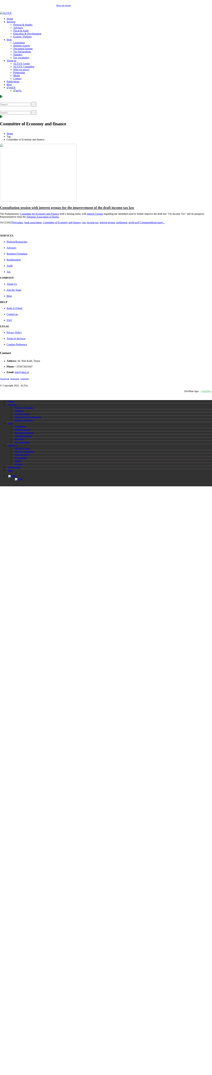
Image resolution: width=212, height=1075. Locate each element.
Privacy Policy (14, 332)
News (15, 222)
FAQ (9, 320)
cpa (84, 222)
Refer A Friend (14, 308)
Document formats (23, 48)
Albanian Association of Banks (42, 216)
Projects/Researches (17, 241)
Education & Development (27, 33)
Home (10, 18)
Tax (9, 271)
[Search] (33, 104)
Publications (13, 81)
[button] (5, 100)
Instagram (14, 379)
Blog (9, 84)
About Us (12, 284)
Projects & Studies (22, 24)
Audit (10, 265)
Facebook (4, 379)
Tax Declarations (22, 51)
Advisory (18, 27)
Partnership (19, 72)
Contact (17, 78)
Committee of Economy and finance (62, 222)
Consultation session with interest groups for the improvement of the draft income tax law (67, 207)
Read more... (158, 222)
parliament (121, 222)
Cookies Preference (17, 344)
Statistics (17, 54)
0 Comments (144, 222)
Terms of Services (16, 338)
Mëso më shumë (63, 5)
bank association (33, 222)
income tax (92, 222)
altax (20, 222)
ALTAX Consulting (23, 66)
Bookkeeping (14, 259)
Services (11, 21)
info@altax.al (22, 372)
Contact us (12, 314)
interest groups (107, 222)
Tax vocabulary (21, 57)
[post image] (106, 173)
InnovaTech (206, 391)
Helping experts (21, 45)
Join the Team (14, 290)
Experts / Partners (22, 36)
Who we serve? (21, 69)
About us (11, 60)
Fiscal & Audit (20, 30)
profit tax (133, 222)
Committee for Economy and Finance (39, 213)
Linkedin (25, 379)
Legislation (19, 42)
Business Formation (17, 253)
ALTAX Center (21, 63)
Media (16, 75)
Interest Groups (95, 213)
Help (9, 39)
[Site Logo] (6, 13)
